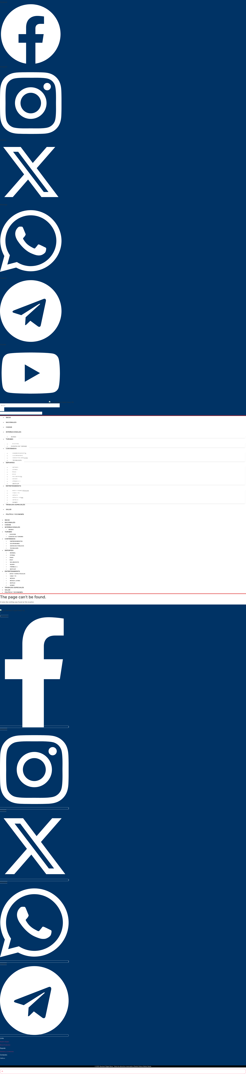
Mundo (13, 437)
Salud (8, 509)
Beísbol (13, 553)
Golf (11, 560)
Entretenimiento (13, 486)
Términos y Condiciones (7, 1051)
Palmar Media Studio (145, 1066)
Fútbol (12, 555)
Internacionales (13, 432)
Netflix (12, 583)
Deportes (10, 462)
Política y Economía (15, 514)
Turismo (9, 439)
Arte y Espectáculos (17, 573)
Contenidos (11, 448)
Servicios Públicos (17, 546)
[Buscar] (2, 409)
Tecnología (17, 460)
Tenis (11, 557)
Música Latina (15, 580)
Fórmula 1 (13, 566)
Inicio (8, 417)
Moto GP (15, 483)
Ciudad (9, 427)
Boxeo (12, 564)
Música (12, 578)
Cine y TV (13, 576)
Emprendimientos (16, 541)
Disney (15, 502)
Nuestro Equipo (4, 1041)
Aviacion (13, 534)
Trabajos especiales (15, 504)
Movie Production (5, 1045)
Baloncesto (14, 562)
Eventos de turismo (19, 446)
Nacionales (11, 422)
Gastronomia (15, 543)
